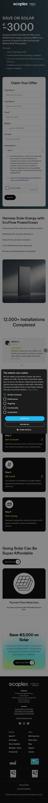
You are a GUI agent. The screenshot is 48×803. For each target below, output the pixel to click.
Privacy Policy (32, 390)
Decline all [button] (24, 424)
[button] (24, 429)
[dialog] (24, 401)
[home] (24, 4)
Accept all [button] (24, 418)
